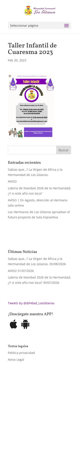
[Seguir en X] (20, 426)
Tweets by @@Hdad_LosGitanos (31, 303)
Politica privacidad (21, 353)
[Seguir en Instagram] (28, 426)
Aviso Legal (16, 359)
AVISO (12, 181)
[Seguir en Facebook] (11, 426)
